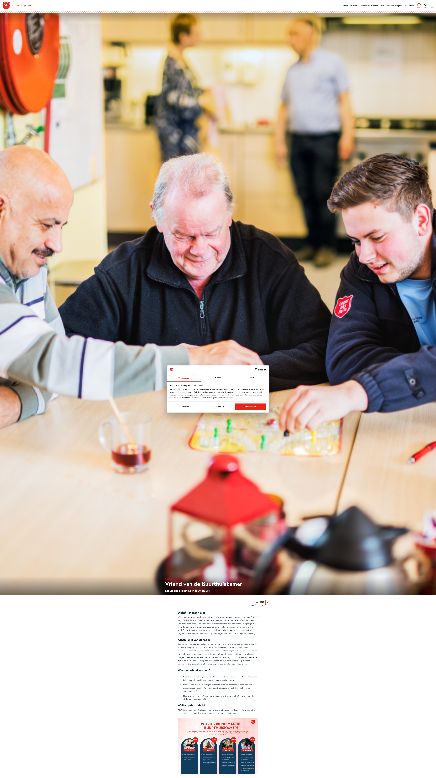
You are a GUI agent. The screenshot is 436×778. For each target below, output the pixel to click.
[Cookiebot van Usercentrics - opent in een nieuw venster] (257, 370)
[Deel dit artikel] (268, 602)
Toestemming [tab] (183, 378)
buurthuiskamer (191, 623)
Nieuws (169, 605)
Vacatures (409, 5)
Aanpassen (216, 407)
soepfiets (239, 647)
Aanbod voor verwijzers (392, 5)
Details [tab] (218, 378)
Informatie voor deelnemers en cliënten (360, 5)
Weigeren (185, 407)
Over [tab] (252, 378)
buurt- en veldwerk (217, 647)
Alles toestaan (250, 407)
